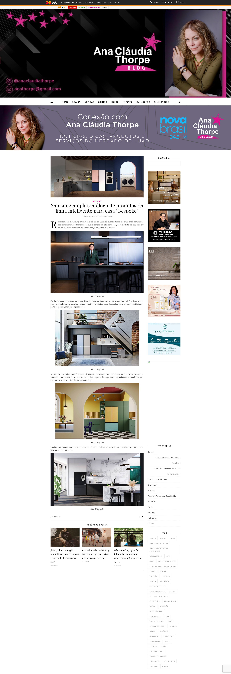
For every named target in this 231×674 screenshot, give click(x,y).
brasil (153, 571)
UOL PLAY (107, 2)
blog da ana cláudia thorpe (163, 566)
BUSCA (156, 2)
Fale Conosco (161, 102)
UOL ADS (116, 2)
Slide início (152, 518)
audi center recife (167, 561)
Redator (57, 516)
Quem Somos (143, 102)
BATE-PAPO (169, 2)
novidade (154, 636)
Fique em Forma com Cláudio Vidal (162, 496)
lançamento (155, 616)
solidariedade (156, 651)
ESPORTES (81, 7)
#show (163, 538)
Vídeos (114, 102)
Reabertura (155, 641)
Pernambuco (168, 636)
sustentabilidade (158, 656)
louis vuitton (156, 621)
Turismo (154, 666)
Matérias (127, 102)
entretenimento (157, 591)
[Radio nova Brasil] (115, 150)
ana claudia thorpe (159, 543)
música (173, 626)
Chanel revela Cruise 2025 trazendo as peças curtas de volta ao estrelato (95, 554)
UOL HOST (79, 2)
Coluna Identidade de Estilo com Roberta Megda (167, 471)
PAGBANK (89, 2)
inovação (164, 606)
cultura (166, 576)
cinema (163, 571)
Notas (150, 507)
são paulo (154, 661)
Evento (173, 591)
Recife (168, 641)
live (167, 616)
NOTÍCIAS (72, 7)
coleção (153, 576)
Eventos (102, 102)
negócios (164, 631)
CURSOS (98, 2)
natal (152, 631)
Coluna (76, 102)
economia (164, 581)
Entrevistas (152, 485)
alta (173, 538)
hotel (152, 606)
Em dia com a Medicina (157, 479)
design (153, 581)
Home (65, 102)
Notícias (89, 102)
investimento (156, 611)
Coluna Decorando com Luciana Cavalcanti (167, 460)
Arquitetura (156, 556)
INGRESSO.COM (67, 2)
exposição (154, 601)
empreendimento (157, 586)
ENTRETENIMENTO (94, 7)
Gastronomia (170, 601)
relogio (153, 646)
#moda (153, 538)
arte (168, 556)
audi (152, 561)
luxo (170, 621)
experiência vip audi (159, 596)
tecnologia (169, 661)
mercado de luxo (158, 626)
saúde (164, 646)
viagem (165, 666)
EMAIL (182, 2)
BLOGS (105, 7)
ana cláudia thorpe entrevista (159, 549)
